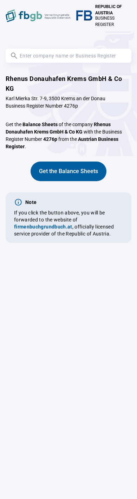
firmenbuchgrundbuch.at (43, 227)
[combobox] (68, 56)
